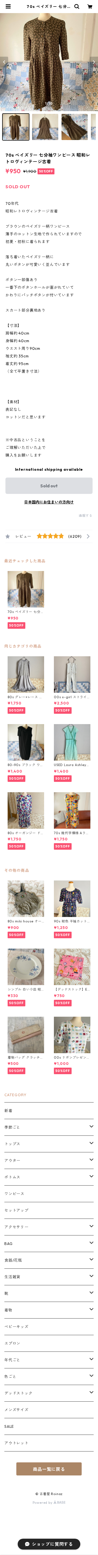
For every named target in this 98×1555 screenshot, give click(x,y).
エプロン (12, 1343)
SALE (9, 1426)
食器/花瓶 (13, 1260)
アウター (12, 1160)
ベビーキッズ (16, 1326)
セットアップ (16, 1210)
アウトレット (16, 1443)
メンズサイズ (16, 1409)
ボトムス (12, 1177)
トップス (12, 1143)
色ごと (10, 1376)
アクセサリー (16, 1227)
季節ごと (12, 1127)
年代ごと (12, 1359)
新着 (8, 1110)
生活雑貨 (12, 1276)
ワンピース (14, 1193)
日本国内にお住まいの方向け (49, 502)
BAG (8, 1243)
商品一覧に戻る (49, 1469)
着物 (8, 1310)
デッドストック (18, 1393)
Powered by (43, 1503)
